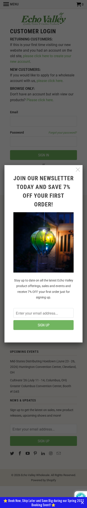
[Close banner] (82, 502)
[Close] (78, 170)
